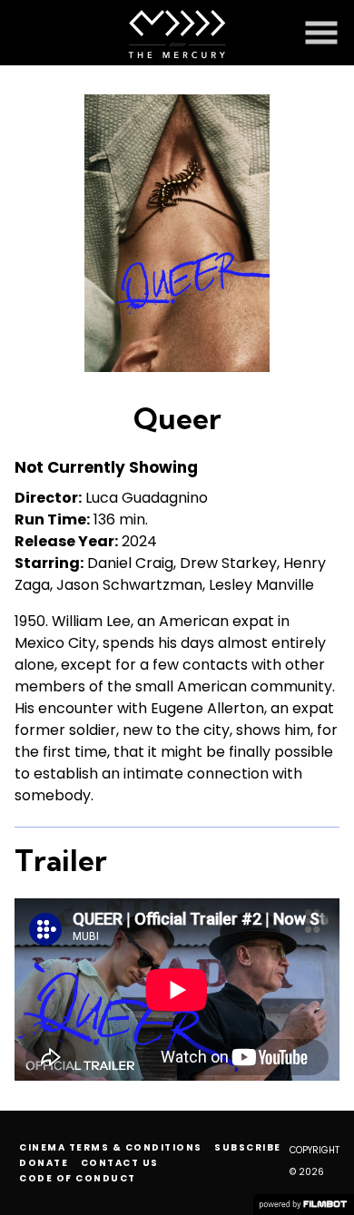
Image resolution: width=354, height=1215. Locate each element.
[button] (321, 32)
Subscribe (247, 1147)
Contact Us (120, 1163)
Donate (43, 1163)
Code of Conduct (77, 1178)
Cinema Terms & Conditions (110, 1147)
